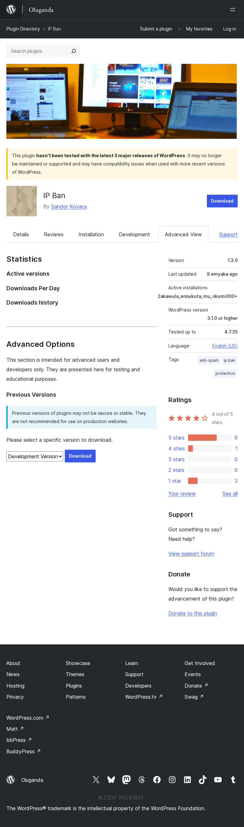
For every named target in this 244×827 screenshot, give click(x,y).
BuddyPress (23, 751)
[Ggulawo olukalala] (234, 9)
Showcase (78, 663)
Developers (138, 685)
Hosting (15, 685)
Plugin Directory (23, 28)
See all (230, 493)
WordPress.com (28, 718)
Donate (196, 685)
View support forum (191, 553)
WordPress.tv (144, 697)
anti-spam (209, 360)
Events (193, 674)
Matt (15, 729)
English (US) (225, 345)
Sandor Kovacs (69, 206)
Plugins (74, 685)
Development (134, 234)
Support (228, 234)
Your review (182, 493)
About (13, 663)
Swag (194, 697)
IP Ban (54, 195)
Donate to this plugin (192, 613)
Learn (131, 663)
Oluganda (32, 780)
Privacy (15, 697)
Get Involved (200, 663)
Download (222, 201)
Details (21, 234)
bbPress (19, 740)
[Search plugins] (73, 51)
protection (225, 373)
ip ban (229, 360)
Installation (91, 234)
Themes (75, 674)
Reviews (54, 234)
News (13, 674)
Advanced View (183, 234)
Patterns (76, 697)
